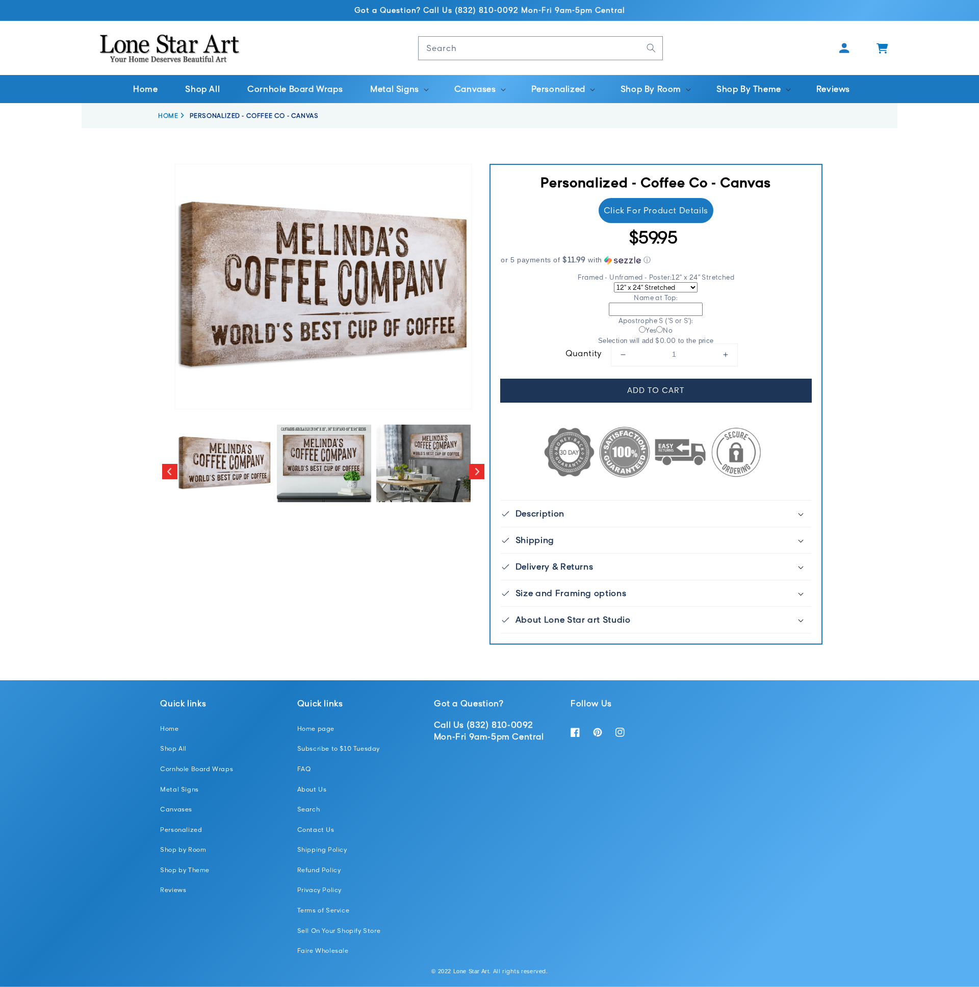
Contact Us (315, 829)
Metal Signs (179, 789)
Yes (651, 330)
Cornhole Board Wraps (196, 769)
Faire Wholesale (323, 950)
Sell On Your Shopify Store (339, 930)
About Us (312, 789)
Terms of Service (323, 910)
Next (476, 471)
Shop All (173, 748)
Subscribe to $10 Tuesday (338, 748)
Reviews (173, 890)
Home (169, 728)
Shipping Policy (322, 849)
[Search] (651, 48)
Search (308, 809)
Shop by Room (183, 849)
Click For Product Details (656, 210)
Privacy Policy (319, 890)
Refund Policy (319, 870)
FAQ (304, 769)
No (668, 330)
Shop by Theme (185, 870)
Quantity (583, 353)
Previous (169, 471)
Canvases (176, 809)
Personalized (181, 829)
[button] (398, 89)
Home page (315, 728)
